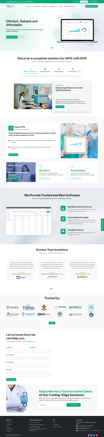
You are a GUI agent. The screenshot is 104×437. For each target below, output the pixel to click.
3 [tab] (53, 47)
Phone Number (10, 355)
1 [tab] (51, 288)
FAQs (54, 422)
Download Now (44, 178)
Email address (10, 362)
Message (9, 369)
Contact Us (102, 224)
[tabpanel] (52, 29)
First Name (9, 347)
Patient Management (34, 422)
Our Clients (44, 6)
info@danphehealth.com (14, 1)
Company (28, 6)
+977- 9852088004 (28, 1)
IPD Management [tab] (59, 71)
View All (52, 323)
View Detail (59, 106)
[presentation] (31, 70)
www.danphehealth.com (96, 430)
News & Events (53, 6)
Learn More (21, 38)
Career (61, 6)
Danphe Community (70, 6)
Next (79, 71)
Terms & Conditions (57, 426)
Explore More (12, 154)
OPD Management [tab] (45, 71)
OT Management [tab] (73, 71)
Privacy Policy (56, 424)
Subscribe (73, 405)
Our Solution (36, 6)
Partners (85, 1)
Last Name (32, 347)
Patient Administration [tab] (31, 71)
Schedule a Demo (92, 6)
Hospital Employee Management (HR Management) (38, 429)
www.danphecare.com (83, 430)
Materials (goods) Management (37, 424)
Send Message (11, 379)
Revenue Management (35, 426)
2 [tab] (51, 47)
